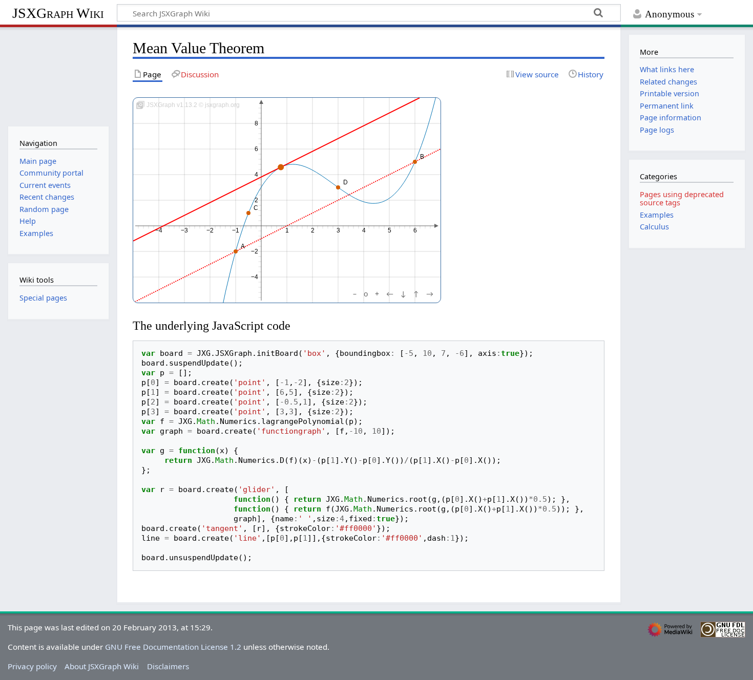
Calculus (654, 226)
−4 (158, 230)
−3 (184, 230)
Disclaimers (168, 666)
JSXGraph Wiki (58, 13)
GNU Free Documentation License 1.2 (173, 647)
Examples (657, 215)
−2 (210, 230)
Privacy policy (32, 666)
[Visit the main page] (58, 75)
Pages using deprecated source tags (682, 198)
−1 (235, 230)
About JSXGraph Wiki (102, 666)
